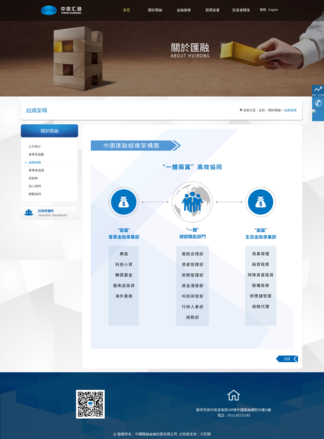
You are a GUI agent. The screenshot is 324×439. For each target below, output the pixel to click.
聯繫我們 (35, 194)
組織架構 (35, 162)
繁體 (263, 9)
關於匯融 (155, 10)
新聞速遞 (212, 10)
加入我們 (35, 186)
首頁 (262, 110)
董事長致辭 (36, 154)
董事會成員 (36, 170)
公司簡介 (35, 146)
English (273, 9)
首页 (126, 10)
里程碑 (33, 178)
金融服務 (184, 10)
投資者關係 (241, 10)
